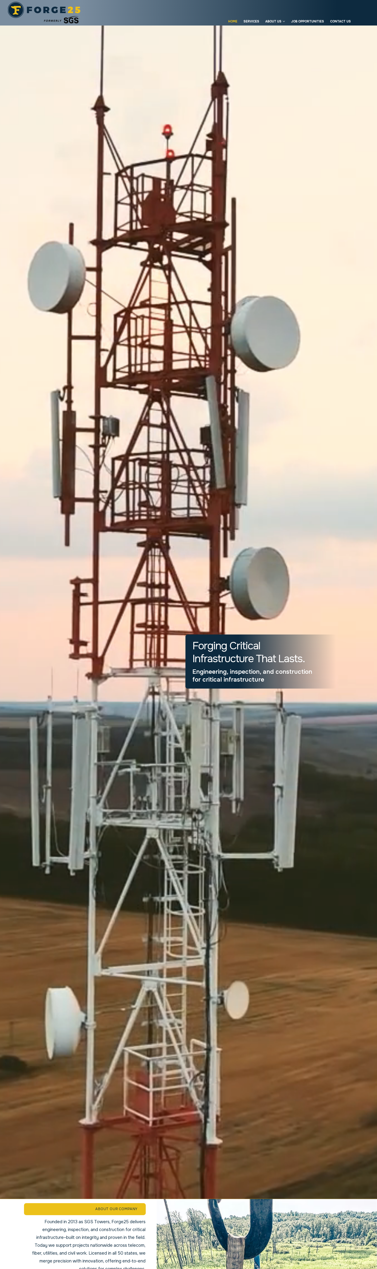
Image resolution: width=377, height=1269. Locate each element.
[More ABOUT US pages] (284, 21)
